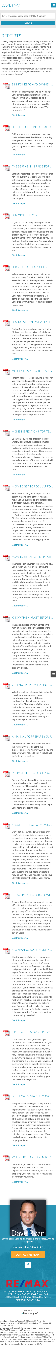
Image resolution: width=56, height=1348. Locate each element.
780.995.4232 (33, 1299)
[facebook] (28, 1265)
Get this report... (20, 115)
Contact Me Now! (28, 1254)
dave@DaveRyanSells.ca (39, 1296)
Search (28, 23)
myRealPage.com (28, 1313)
